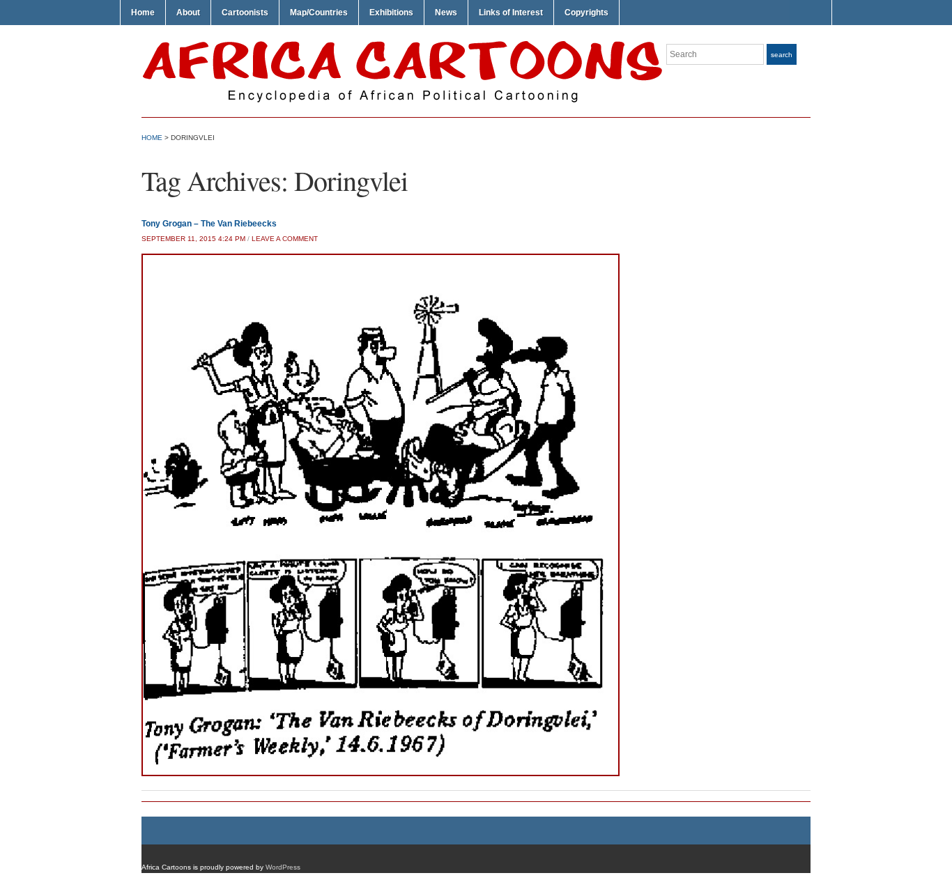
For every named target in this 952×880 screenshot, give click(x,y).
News (446, 12)
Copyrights (586, 12)
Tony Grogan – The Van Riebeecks (209, 224)
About (188, 12)
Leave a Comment (285, 238)
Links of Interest (511, 12)
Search (781, 55)
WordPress (283, 867)
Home (143, 12)
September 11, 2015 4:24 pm (193, 238)
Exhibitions (391, 12)
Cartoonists (245, 12)
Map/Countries (319, 12)
